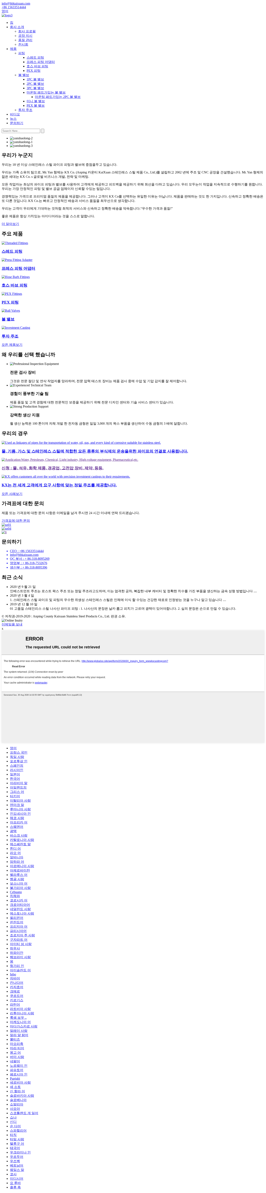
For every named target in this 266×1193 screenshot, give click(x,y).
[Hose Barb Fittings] (16, 277)
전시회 (23, 44)
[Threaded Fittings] (15, 243)
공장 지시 (25, 35)
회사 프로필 (27, 31)
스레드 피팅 (35, 57)
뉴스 (13, 118)
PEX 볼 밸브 (36, 105)
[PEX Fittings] (12, 293)
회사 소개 (17, 27)
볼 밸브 (23, 75)
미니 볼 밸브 (36, 101)
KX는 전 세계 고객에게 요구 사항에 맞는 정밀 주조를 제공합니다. (59, 485)
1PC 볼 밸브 (35, 79)
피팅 (21, 53)
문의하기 (16, 123)
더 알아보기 (10, 224)
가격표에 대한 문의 (16, 520)
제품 (13, 49)
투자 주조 (25, 110)
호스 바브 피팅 (37, 66)
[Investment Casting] (16, 327)
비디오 (15, 114)
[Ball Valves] (11, 310)
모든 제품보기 (12, 344)
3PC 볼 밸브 (35, 88)
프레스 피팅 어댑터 (41, 62)
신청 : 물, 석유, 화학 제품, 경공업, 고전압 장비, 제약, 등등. (52, 468)
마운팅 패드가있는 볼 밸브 (46, 92)
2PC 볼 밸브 (35, 83)
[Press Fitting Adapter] (17, 260)
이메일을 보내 (12, 624)
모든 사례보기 (12, 494)
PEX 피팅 (34, 70)
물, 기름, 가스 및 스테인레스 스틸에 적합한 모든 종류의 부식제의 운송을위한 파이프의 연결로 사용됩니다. (95, 451)
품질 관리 (25, 40)
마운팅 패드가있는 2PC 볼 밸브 (58, 97)
